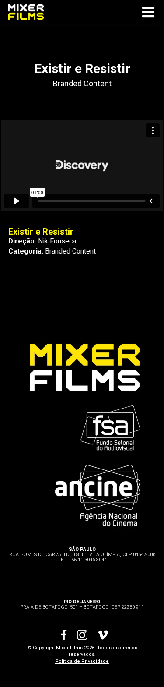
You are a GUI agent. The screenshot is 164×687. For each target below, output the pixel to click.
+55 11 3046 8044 (87, 560)
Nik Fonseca (57, 241)
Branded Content (82, 83)
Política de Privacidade (82, 661)
